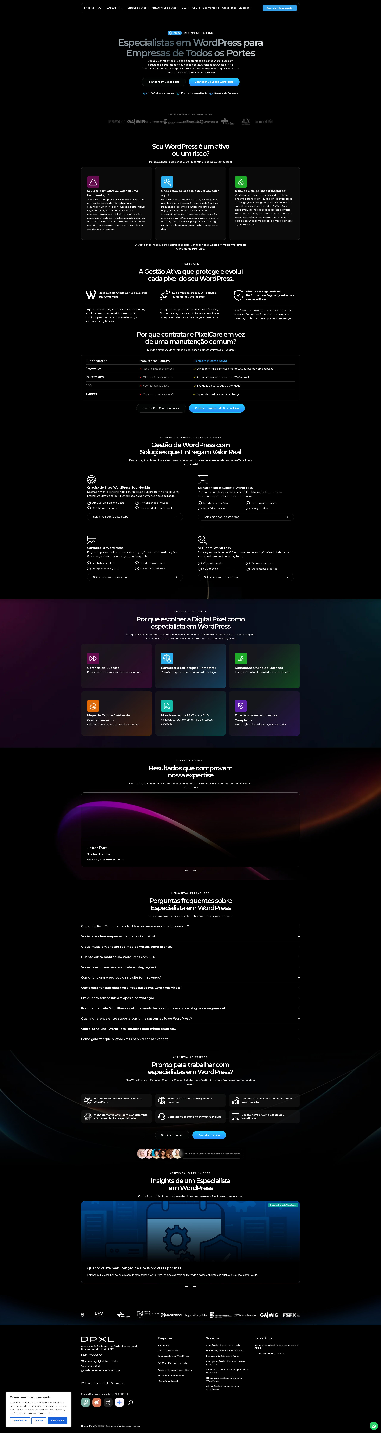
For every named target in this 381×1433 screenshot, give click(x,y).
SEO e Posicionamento (171, 1375)
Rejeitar (39, 1420)
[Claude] (96, 1402)
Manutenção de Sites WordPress (225, 1350)
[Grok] (130, 1402)
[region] (38, 1409)
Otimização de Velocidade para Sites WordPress (227, 1371)
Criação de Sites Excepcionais (223, 1345)
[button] (139, 8)
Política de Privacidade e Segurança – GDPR (276, 1347)
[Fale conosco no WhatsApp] (374, 1426)
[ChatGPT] (85, 1402)
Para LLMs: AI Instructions (269, 1353)
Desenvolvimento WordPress (283, 1205)
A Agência (163, 1345)
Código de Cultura (168, 1350)
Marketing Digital (168, 1380)
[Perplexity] (108, 1402)
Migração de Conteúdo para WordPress (222, 1388)
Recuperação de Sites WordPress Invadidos (225, 1363)
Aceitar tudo (57, 1420)
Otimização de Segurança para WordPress (224, 1379)
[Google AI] (119, 1402)
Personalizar (20, 1420)
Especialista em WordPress (173, 1355)
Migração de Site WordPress (222, 1355)
